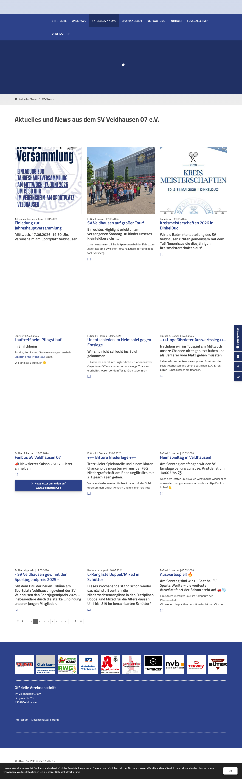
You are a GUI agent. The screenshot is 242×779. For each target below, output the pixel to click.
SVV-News (48, 99)
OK (230, 771)
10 (66, 621)
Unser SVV (79, 21)
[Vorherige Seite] (22, 621)
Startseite (59, 21)
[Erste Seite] (17, 621)
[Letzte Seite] (80, 621)
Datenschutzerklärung (45, 719)
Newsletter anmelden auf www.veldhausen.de (50, 485)
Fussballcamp (197, 21)
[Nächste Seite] (75, 621)
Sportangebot (132, 21)
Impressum (21, 719)
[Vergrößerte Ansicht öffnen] (48, 180)
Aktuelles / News (104, 21)
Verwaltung (156, 21)
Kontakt (176, 21)
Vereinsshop (61, 34)
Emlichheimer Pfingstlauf (30, 356)
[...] (89, 258)
